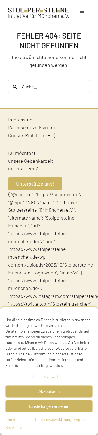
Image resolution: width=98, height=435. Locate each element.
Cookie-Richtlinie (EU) (31, 135)
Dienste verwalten (48, 376)
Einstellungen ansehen (49, 406)
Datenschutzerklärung (53, 419)
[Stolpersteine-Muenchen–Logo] (38, 10)
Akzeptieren (49, 391)
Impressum (83, 419)
